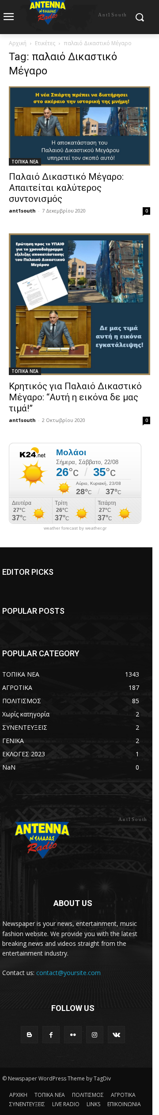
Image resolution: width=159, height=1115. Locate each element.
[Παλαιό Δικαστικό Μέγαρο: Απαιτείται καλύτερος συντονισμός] (79, 126)
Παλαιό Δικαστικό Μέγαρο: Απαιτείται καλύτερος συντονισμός (66, 187)
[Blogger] (29, 1034)
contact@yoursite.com (68, 972)
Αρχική (17, 43)
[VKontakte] (116, 1034)
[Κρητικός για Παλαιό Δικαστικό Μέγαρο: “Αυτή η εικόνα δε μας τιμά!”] (79, 304)
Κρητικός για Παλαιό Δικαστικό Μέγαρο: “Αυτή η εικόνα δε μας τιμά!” (75, 397)
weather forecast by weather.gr (75, 528)
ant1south (22, 210)
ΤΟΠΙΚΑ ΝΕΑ (24, 162)
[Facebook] (51, 1034)
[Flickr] (72, 1034)
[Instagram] (94, 1034)
